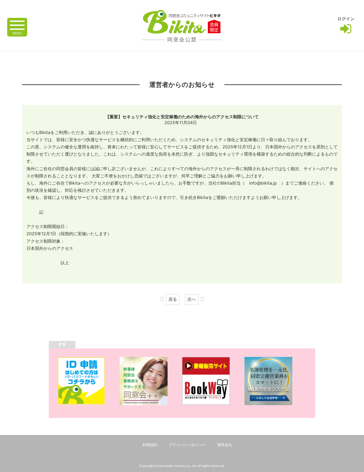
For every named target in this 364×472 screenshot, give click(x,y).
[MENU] (17, 24)
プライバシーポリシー (187, 444)
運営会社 (224, 444)
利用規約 (150, 444)
